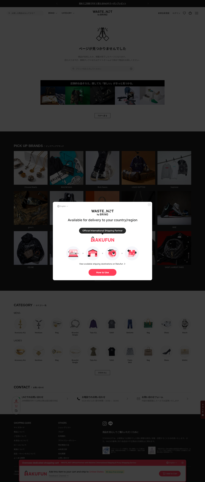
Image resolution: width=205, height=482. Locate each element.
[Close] (149, 204)
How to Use (102, 272)
